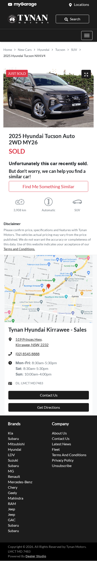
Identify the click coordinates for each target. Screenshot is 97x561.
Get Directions (48, 407)
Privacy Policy (63, 460)
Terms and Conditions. (19, 249)
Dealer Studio (35, 556)
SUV (74, 50)
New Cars (25, 50)
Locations (81, 4)
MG (11, 471)
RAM (12, 503)
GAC (12, 520)
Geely (12, 493)
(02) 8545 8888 (27, 354)
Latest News (61, 444)
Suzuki (13, 460)
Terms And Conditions (69, 455)
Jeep (11, 509)
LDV (11, 455)
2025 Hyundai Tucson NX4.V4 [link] (24, 56)
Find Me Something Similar (48, 186)
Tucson (60, 50)
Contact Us (49, 395)
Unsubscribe (62, 465)
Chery (12, 487)
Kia (10, 433)
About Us (59, 433)
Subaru (13, 438)
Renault (14, 476)
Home (7, 50)
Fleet (56, 449)
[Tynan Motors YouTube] (11, 4)
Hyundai (43, 50)
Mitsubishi (16, 444)
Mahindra (15, 498)
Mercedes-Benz (20, 482)
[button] (86, 35)
